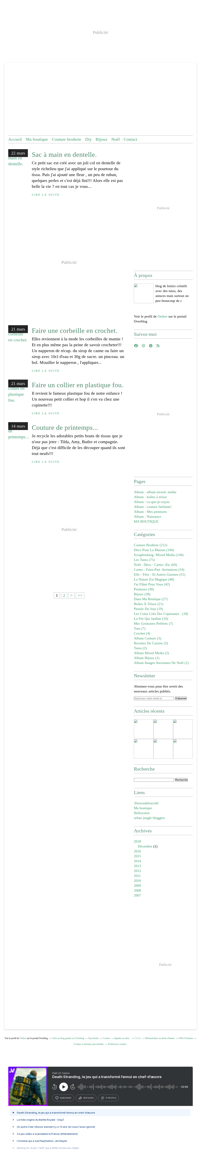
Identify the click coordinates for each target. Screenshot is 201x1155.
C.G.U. (137, 1038)
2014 (137, 861)
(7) (153, 623)
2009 (137, 885)
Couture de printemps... (65, 427)
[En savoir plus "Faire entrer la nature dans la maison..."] (183, 749)
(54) (159, 570)
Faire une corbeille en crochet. (74, 330)
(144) (154, 550)
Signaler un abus (122, 1038)
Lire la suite (46, 194)
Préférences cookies (117, 1044)
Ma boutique (37, 139)
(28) (142, 594)
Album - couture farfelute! (153, 507)
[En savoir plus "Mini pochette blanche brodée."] (163, 749)
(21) (148, 604)
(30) (144, 589)
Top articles (93, 1038)
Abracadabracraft (146, 803)
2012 (137, 871)
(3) (147, 638)
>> (80, 595)
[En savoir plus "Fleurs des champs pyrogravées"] (183, 729)
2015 (137, 856)
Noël (115, 139)
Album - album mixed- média (155, 492)
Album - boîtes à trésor (150, 497)
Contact (130, 139)
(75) (144, 560)
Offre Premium (186, 1038)
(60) (155, 565)
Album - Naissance (147, 517)
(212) (150, 545)
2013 (137, 866)
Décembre (145, 846)
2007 (137, 895)
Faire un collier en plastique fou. (77, 385)
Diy (88, 139)
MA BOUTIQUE (146, 521)
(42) (152, 584)
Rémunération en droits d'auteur (160, 1038)
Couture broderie (66, 139)
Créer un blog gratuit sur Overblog (68, 1038)
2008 (137, 890)
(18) (161, 614)
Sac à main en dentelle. (64, 154)
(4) (142, 633)
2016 (137, 851)
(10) (151, 619)
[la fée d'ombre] (143, 293)
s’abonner (65, 1098)
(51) (159, 574)
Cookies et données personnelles (89, 1044)
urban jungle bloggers (149, 818)
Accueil (15, 139)
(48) (154, 579)
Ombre (162, 316)
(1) (146, 658)
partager (88, 1098)
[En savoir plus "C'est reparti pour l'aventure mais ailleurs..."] (143, 729)
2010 (137, 881)
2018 (137, 841)
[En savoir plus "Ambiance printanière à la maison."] (143, 749)
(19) (148, 609)
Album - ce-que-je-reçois (152, 502)
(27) (151, 599)
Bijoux (101, 139)
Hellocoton (142, 813)
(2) (140, 648)
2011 (137, 876)
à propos (111, 1098)
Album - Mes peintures (150, 512)
